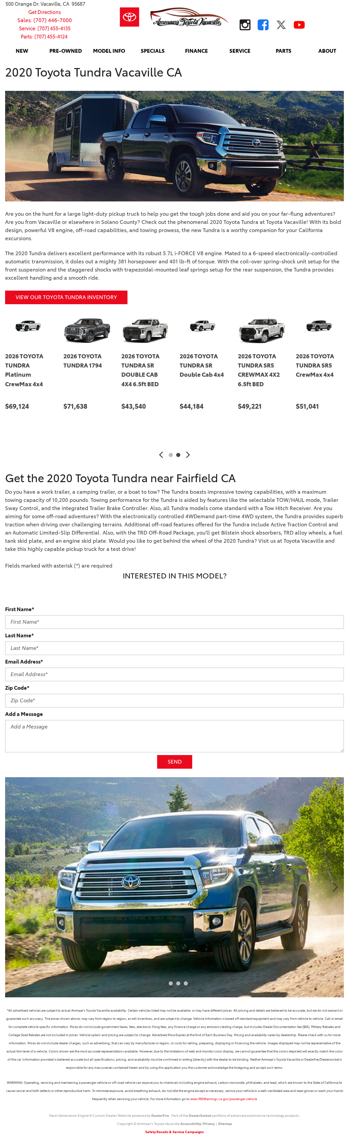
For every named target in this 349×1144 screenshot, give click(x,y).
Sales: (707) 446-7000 (44, 20)
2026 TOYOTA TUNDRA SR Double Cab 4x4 (95, 365)
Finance (196, 51)
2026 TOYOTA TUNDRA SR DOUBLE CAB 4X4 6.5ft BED (34, 370)
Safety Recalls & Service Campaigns (174, 1132)
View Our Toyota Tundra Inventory (66, 297)
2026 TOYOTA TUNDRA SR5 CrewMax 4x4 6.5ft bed (266, 370)
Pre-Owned (65, 51)
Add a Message (24, 714)
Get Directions (44, 12)
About (327, 51)
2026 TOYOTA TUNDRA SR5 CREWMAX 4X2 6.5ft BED (152, 370)
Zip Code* (17, 688)
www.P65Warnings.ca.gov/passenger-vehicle (223, 1099)
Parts (283, 51)
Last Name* (19, 635)
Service (240, 51)
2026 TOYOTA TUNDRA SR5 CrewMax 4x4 (208, 365)
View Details (38, 427)
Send (175, 761)
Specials (153, 51)
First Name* (19, 609)
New (22, 51)
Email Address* (24, 661)
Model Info (109, 51)
